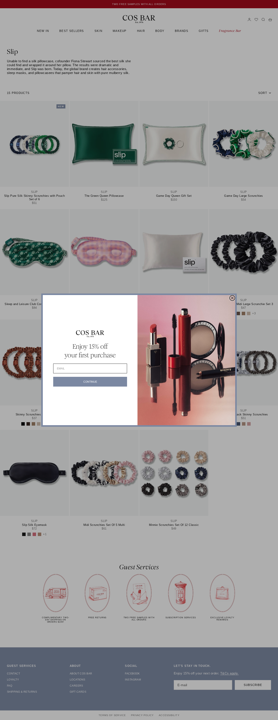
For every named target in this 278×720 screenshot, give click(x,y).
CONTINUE (90, 381)
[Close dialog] (232, 298)
